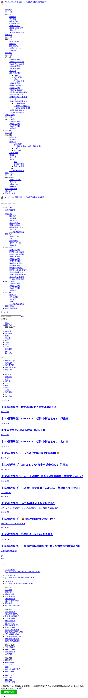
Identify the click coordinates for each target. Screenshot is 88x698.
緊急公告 (12, 50)
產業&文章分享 (15, 48)
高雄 (7, 346)
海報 (15, 162)
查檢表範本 (13, 184)
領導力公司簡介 (15, 180)
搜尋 (23, 316)
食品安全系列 (14, 88)
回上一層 (8, 12)
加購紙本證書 (19, 164)
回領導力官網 (10, 193)
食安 (7, 336)
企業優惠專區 (14, 23)
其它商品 (12, 155)
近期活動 (12, 44)
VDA (16, 79)
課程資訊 (8, 53)
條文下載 (12, 182)
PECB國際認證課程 (16, 112)
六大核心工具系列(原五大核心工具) (27, 146)
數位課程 (8, 353)
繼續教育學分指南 (16, 28)
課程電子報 (13, 46)
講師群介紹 (13, 21)
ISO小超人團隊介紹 (16, 32)
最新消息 (8, 35)
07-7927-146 (9, 581)
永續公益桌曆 (19, 166)
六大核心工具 (19, 81)
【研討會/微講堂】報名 (18, 97)
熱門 (7, 344)
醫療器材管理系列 (16, 85)
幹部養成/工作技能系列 (18, 92)
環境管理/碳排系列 (16, 62)
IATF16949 (18, 77)
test (6, 351)
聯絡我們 (8, 191)
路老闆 (19, 688)
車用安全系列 (14, 68)
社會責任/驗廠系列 (16, 64)
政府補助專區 (14, 26)
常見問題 (12, 19)
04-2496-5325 (10, 575)
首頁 (7, 323)
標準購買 (12, 137)
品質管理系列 (14, 59)
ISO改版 (8, 331)
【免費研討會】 (20, 103)
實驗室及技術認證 (16, 90)
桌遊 (11, 168)
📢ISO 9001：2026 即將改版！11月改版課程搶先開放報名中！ (24, 2)
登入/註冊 (4, 312)
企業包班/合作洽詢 (16, 110)
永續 (7, 340)
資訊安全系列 (14, 83)
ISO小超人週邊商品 (16, 171)
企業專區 (12, 128)
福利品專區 (13, 153)
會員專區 (8, 680)
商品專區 (8, 130)
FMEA (16, 75)
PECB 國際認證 (11, 189)
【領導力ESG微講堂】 (22, 108)
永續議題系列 (14, 66)
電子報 (7, 338)
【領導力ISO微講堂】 (22, 106)
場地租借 (12, 30)
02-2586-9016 (10, 570)
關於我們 (12, 17)
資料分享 (12, 186)
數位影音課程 (10, 115)
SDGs (7, 342)
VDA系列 (17, 150)
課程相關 (8, 349)
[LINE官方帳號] (4, 696)
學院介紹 (8, 10)
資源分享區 (9, 173)
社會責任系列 (14, 126)
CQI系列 (17, 148)
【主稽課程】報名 (16, 94)
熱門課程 (8, 333)
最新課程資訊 (14, 41)
